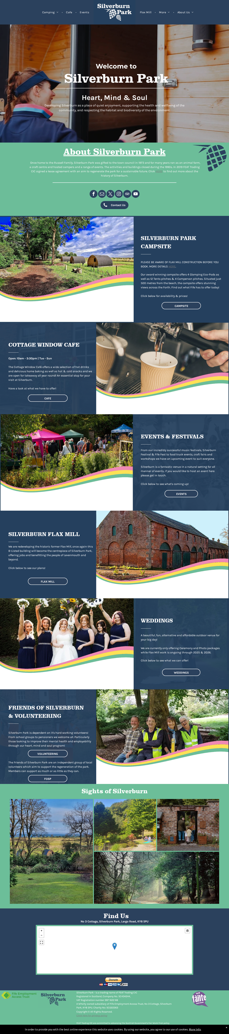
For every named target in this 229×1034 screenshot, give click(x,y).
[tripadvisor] (127, 194)
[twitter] (110, 194)
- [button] (41, 935)
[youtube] (136, 194)
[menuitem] (51, 12)
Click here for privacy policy (91, 1015)
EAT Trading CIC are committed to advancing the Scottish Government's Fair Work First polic (122, 1023)
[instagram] (119, 194)
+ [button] (41, 930)
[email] (102, 194)
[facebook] (94, 194)
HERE (159, 171)
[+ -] (114, 950)
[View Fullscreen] (41, 942)
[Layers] (187, 930)
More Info (195, 1029)
